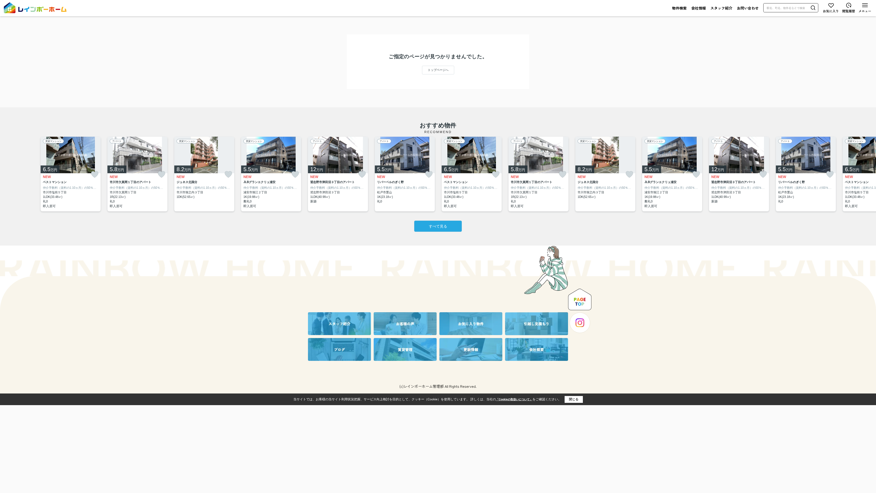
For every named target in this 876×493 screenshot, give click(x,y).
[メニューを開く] (864, 8)
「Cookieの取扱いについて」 (514, 399)
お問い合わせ (748, 8)
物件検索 (679, 8)
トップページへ (438, 70)
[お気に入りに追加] (94, 174)
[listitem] (338, 174)
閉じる (574, 399)
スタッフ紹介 (721, 8)
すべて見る (438, 226)
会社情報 (698, 8)
